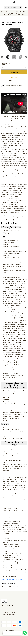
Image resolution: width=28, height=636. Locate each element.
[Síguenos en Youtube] (12, 605)
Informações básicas (11, 227)
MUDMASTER (14, 13)
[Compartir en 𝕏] (6, 586)
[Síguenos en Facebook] (10, 605)
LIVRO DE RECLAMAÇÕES (8, 614)
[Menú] (2, 7)
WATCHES (8, 11)
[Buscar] (20, 7)
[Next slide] (26, 57)
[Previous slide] (2, 57)
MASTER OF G (23, 11)
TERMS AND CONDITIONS (8, 612)
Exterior (5, 424)
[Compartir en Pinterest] (13, 586)
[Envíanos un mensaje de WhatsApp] (25, 633)
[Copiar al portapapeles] (17, 586)
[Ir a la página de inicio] (14, 2)
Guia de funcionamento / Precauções (12, 579)
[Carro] (26, 7)
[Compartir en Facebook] (2, 586)
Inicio (2, 11)
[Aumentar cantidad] (25, 67)
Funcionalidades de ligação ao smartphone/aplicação (14, 385)
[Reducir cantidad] (2, 67)
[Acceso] (24, 7)
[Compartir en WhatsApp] (10, 586)
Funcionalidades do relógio (14, 443)
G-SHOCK (15, 11)
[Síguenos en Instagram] (8, 605)
